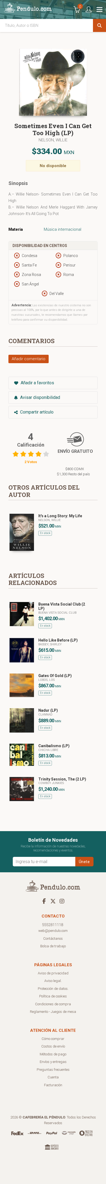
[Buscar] (99, 25)
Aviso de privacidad (53, 973)
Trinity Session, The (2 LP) (62, 779)
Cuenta (53, 1077)
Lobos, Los (46, 680)
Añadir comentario (28, 358)
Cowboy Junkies (51, 783)
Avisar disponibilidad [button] (39, 397)
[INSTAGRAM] (62, 901)
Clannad (45, 714)
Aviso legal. (53, 981)
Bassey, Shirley (50, 644)
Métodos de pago (53, 1054)
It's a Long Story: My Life (60, 516)
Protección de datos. (53, 989)
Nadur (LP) (48, 710)
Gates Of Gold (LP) (55, 676)
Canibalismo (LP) (54, 746)
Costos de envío (53, 1046)
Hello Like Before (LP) (58, 640)
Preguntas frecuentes (53, 1070)
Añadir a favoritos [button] (37, 382)
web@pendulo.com (53, 931)
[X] (53, 901)
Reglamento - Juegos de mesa (53, 1012)
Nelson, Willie (53, 140)
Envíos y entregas (53, 1062)
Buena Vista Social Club (57, 612)
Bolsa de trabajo (53, 946)
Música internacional (62, 229)
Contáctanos (53, 938)
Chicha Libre (48, 750)
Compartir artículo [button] (36, 412)
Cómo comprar (53, 1039)
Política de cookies (53, 996)
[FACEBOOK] (44, 901)
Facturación (53, 1085)
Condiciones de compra (53, 1004)
